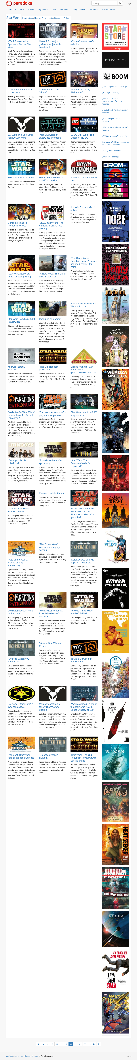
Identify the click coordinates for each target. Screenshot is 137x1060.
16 (57, 1044)
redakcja (9, 1056)
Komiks (31, 9)
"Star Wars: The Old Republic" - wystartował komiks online (83, 757)
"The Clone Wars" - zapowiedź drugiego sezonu (49, 547)
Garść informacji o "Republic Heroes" (17, 224)
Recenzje (58, 18)
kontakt (35, 1056)
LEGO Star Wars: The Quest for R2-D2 (82, 136)
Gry (54, 9)
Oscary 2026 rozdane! (111, 150)
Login (129, 3)
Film (22, 9)
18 (66, 1044)
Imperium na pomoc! (50, 319)
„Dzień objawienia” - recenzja (114, 86)
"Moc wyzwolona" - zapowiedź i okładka (50, 136)
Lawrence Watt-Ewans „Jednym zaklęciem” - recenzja (115, 143)
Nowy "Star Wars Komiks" (21, 177)
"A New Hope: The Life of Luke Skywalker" (52, 275)
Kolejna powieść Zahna (51, 493)
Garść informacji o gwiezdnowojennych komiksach (50, 44)
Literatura (12, 9)
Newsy (37, 18)
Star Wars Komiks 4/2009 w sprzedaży (84, 413)
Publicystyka (27, 18)
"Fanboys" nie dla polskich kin (17, 461)
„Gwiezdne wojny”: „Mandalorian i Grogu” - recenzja (112, 101)
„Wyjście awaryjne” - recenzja (114, 136)
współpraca (26, 1056)
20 (76, 1044)
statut (16, 1056)
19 (71, 1044)
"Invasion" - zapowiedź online (83, 208)
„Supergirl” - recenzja (111, 92)
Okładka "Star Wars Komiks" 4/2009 (18, 510)
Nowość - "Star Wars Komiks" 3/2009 (82, 612)
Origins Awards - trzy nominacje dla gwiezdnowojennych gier (84, 369)
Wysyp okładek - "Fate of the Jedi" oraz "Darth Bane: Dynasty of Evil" (84, 706)
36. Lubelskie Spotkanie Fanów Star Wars (20, 136)
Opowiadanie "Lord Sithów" (49, 91)
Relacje (67, 18)
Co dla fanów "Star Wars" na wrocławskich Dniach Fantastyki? (21, 415)
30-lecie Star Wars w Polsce (50, 644)
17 (61, 1044)
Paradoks (94, 9)
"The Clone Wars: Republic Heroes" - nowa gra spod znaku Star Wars (84, 262)
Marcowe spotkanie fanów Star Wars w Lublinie (49, 706)
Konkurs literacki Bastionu (16, 368)
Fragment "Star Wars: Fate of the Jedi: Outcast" (21, 756)
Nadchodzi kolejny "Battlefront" (80, 91)
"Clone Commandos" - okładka (82, 42)
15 (52, 1044)
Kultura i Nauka (108, 9)
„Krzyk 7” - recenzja (110, 156)
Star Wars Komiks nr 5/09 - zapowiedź (21, 320)
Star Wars (64, 9)
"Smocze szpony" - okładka (49, 756)
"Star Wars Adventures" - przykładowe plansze (52, 413)
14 (47, 1044)
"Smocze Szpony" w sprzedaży (18, 660)
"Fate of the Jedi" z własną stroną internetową (18, 562)
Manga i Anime (79, 9)
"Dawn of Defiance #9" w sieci (84, 179)
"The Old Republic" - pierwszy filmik (50, 368)
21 (80, 1044)
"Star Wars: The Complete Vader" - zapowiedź (80, 463)
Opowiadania (47, 18)
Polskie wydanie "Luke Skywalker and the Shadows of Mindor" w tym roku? (82, 513)
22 (85, 1044)
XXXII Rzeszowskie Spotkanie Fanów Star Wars (19, 44)
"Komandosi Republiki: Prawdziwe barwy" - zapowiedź (51, 613)
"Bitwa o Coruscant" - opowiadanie (82, 660)
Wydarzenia (43, 9)
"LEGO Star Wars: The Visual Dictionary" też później (51, 225)
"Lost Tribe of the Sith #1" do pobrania (21, 91)
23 (90, 1044)
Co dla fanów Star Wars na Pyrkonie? (20, 612)
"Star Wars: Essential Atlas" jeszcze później (19, 275)
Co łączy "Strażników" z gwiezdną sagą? (20, 705)
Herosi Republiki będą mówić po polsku (51, 179)
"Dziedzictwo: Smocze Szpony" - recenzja (82, 561)
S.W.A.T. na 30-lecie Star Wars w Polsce (84, 305)
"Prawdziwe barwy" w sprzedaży (50, 461)
